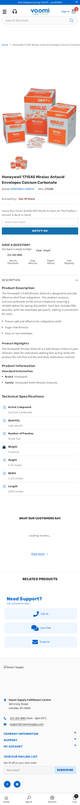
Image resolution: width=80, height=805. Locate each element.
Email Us (45, 641)
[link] (29, 799)
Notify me (40, 230)
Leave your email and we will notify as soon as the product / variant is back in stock (39, 213)
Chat (39, 250)
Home (5, 44)
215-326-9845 (14, 255)
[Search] (73, 20)
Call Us (45, 613)
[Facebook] (7, 784)
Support (10, 740)
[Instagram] (17, 784)
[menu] (4, 11)
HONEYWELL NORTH (22, 189)
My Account (13, 746)
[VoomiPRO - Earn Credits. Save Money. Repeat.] (40, 33)
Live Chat (46, 627)
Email (47, 250)
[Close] (76, 2)
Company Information (21, 734)
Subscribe (65, 770)
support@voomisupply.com (27, 724)
